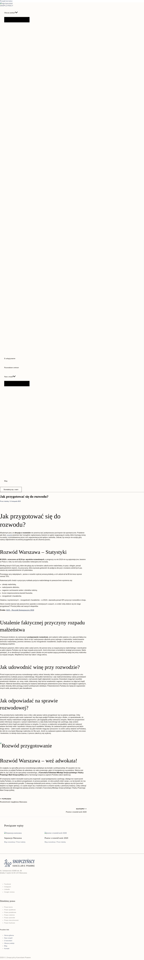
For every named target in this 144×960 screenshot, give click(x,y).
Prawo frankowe (9, 923)
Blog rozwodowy (9, 842)
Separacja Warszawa (13, 838)
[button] (16, 13)
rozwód (9, 535)
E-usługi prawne (9, 358)
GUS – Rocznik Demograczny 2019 (20, 610)
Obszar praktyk (9, 13)
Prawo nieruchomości (11, 920)
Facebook (7, 884)
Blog (5, 481)
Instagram (7, 887)
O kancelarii (8, 940)
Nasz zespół (8, 377)
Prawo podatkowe (10, 912)
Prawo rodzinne (9, 915)
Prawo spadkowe (10, 910)
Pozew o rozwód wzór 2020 (56, 838)
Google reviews (9, 892)
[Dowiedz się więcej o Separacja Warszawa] (13, 833)
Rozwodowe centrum (11, 367)
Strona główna (9, 935)
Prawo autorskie (9, 917)
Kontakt (6, 948)
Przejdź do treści (6, 1)
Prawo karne (8, 907)
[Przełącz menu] (17, 19)
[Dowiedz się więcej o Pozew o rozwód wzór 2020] (56, 833)
